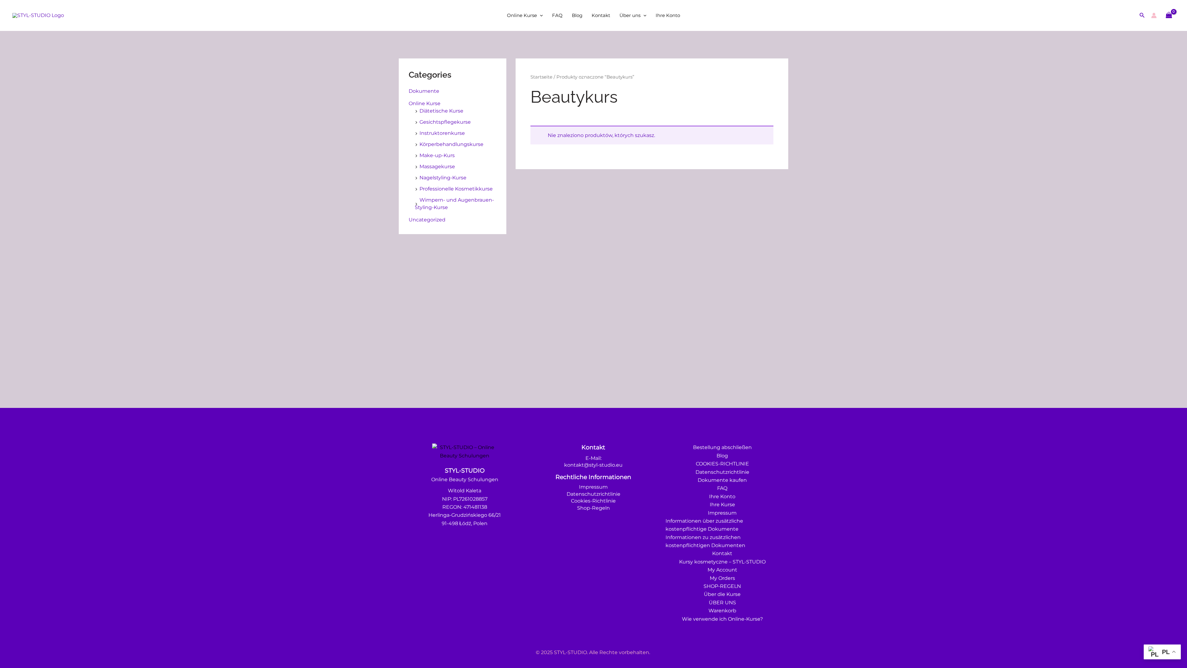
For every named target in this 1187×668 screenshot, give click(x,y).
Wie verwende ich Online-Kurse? (722, 619)
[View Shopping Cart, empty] (1169, 15)
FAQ (557, 15)
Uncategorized (427, 220)
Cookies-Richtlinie (593, 501)
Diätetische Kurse (441, 111)
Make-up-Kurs (437, 155)
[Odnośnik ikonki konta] (1154, 15)
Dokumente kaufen (722, 480)
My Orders (722, 578)
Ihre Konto (668, 15)
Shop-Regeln (593, 508)
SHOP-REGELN (722, 586)
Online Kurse (522, 15)
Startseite (541, 77)
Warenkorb (722, 611)
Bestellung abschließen (722, 447)
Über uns (629, 15)
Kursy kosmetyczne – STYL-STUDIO (722, 562)
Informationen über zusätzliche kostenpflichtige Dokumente (704, 525)
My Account (722, 570)
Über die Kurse (722, 594)
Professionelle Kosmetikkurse (456, 189)
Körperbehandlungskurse (451, 144)
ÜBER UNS (722, 603)
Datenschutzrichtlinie (593, 494)
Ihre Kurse (722, 504)
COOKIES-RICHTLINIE (722, 464)
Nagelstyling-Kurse (442, 178)
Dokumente (424, 91)
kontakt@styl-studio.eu (593, 465)
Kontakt (601, 15)
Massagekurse (437, 166)
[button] (540, 15)
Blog (577, 15)
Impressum (593, 487)
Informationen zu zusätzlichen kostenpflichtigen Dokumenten (705, 541)
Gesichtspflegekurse (445, 122)
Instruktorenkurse (442, 133)
